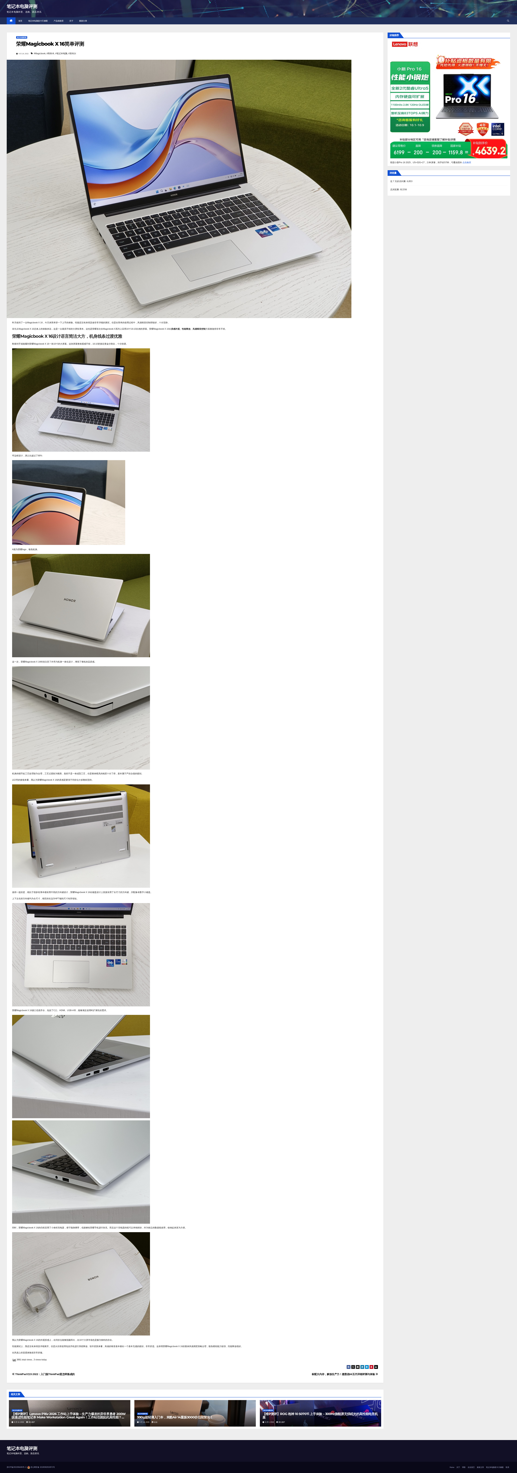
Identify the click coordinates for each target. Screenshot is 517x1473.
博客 (464, 1467)
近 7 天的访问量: (398, 181)
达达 (156, 1422)
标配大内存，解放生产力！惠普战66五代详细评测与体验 (343, 1374)
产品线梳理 (59, 21)
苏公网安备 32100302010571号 (43, 1467)
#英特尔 (72, 53)
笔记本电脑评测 (22, 6)
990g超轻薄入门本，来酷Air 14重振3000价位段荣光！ (175, 1417)
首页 (20, 21)
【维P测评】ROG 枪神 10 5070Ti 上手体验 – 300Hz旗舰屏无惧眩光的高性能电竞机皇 (320, 1415)
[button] (508, 21)
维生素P (32, 1422)
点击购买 (466, 162)
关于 (71, 21)
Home (452, 1467)
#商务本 (50, 53)
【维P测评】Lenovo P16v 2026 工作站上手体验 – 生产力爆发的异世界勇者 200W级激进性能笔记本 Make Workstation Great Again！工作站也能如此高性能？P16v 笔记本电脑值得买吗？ (69, 1417)
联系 (507, 1467)
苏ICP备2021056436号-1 (16, 1467)
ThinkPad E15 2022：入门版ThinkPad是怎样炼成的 (45, 1374)
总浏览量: (395, 189)
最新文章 (83, 21)
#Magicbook (40, 53)
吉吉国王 (471, 1467)
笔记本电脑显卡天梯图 (38, 21)
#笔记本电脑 (61, 53)
